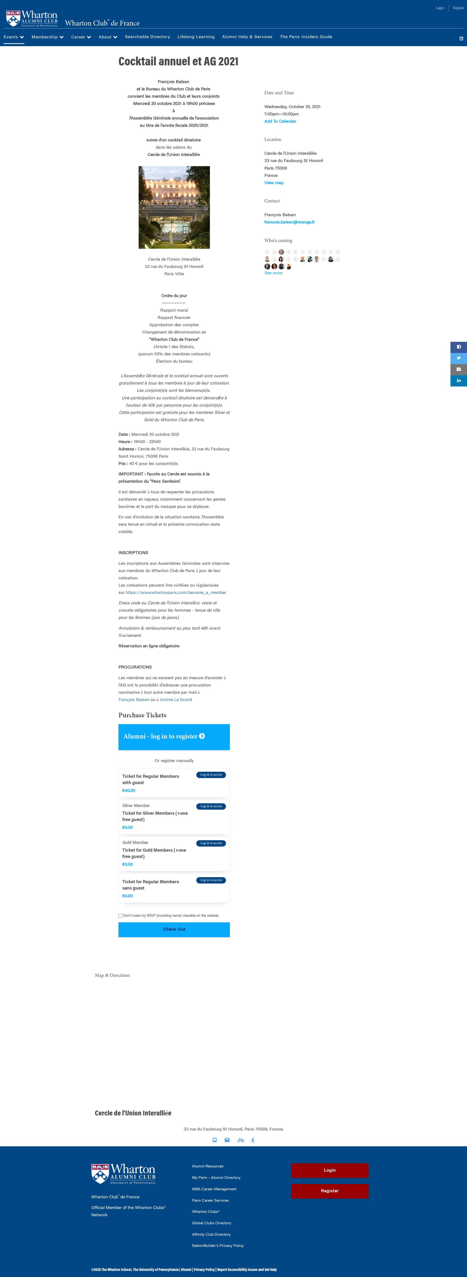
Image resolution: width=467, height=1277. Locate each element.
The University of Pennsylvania (156, 1270)
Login (440, 8)
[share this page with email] (458, 369)
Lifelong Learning (196, 37)
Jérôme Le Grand (176, 700)
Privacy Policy (204, 1270)
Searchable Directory (147, 37)
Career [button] (79, 37)
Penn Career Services (210, 1201)
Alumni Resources (208, 1166)
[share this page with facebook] (458, 347)
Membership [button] (45, 37)
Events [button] (12, 37)
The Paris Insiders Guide (306, 37)
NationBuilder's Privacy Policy (218, 1246)
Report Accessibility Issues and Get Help (247, 1270)
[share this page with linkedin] (458, 380)
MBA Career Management (214, 1189)
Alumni (186, 1270)
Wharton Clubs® (205, 1212)
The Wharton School (116, 1270)
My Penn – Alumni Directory (216, 1178)
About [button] (106, 37)
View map (274, 183)
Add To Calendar (280, 122)
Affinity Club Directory (211, 1235)
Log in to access (211, 775)
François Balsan (133, 700)
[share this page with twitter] (458, 358)
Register (458, 8)
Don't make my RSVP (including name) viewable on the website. (171, 916)
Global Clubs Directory (211, 1223)
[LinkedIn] (461, 39)
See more (273, 273)
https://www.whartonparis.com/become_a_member (176, 593)
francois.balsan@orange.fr (289, 222)
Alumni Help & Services (247, 37)
